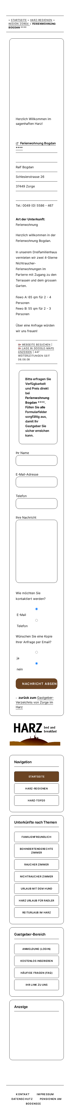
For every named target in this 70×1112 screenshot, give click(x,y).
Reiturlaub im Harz (36, 912)
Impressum (45, 1094)
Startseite (19, 20)
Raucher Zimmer (36, 864)
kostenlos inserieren (36, 960)
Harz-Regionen (41, 20)
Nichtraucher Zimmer (36, 876)
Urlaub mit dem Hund (36, 888)
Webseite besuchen (36, 344)
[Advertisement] (35, 80)
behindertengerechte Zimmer (36, 850)
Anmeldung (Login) (36, 948)
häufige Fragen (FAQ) (37, 972)
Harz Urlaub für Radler (36, 900)
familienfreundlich (37, 836)
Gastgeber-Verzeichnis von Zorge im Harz (35, 702)
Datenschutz (22, 1099)
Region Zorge (19, 23)
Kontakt (23, 1094)
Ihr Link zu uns (37, 984)
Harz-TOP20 (36, 800)
